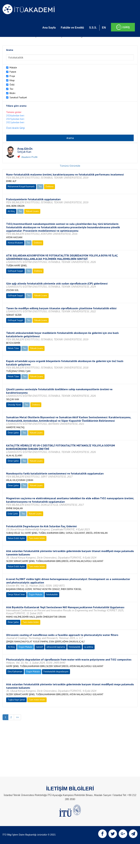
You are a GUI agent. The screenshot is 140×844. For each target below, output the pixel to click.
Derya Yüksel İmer (16, 594)
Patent (13, 71)
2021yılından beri (15, 122)
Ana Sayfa (49, 27)
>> (17, 717)
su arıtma (88, 646)
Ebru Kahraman (15, 671)
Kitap (12, 80)
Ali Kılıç (11, 211)
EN (104, 27)
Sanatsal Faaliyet (18, 97)
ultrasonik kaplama (56, 646)
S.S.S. (93, 27)
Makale (13, 67)
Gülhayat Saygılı (15, 270)
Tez (11, 88)
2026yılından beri (15, 115)
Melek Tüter (13, 348)
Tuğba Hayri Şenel (16, 699)
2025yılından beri (15, 118)
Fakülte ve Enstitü (72, 27)
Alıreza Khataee (15, 242)
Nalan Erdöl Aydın (16, 538)
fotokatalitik (52, 594)
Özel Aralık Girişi (15, 128)
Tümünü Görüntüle (70, 165)
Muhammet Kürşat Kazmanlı (21, 186)
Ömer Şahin (13, 432)
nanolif (39, 646)
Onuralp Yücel (14, 404)
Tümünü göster (14, 112)
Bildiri (12, 93)
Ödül (12, 84)
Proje (12, 76)
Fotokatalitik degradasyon (56, 671)
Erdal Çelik (13, 513)
